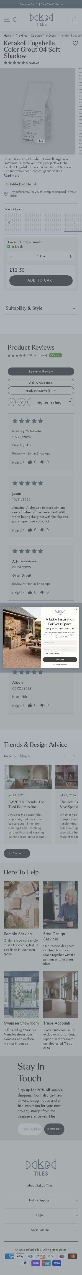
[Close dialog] (76, 609)
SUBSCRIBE (60, 659)
